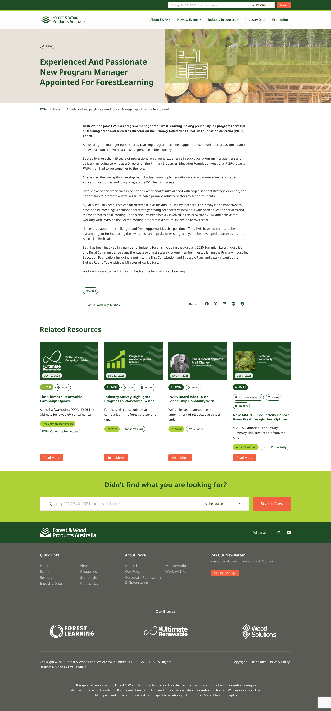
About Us (132, 565)
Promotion (280, 19)
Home (45, 565)
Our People (134, 571)
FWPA (43, 109)
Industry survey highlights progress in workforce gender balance (130, 401)
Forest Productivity (274, 447)
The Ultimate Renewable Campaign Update (61, 398)
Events (45, 571)
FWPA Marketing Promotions (60, 431)
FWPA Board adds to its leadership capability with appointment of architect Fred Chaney (194, 403)
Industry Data (255, 19)
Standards (88, 577)
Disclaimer (258, 661)
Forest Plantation (245, 447)
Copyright (239, 661)
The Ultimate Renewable (57, 423)
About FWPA (159, 19)
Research (47, 577)
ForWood (90, 290)
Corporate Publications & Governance (143, 580)
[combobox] (262, 5)
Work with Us (176, 571)
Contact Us (89, 583)
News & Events (188, 19)
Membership (176, 565)
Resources (88, 571)
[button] (207, 304)
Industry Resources (222, 19)
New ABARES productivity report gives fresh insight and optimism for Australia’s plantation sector (262, 419)
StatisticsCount (133, 429)
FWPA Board (195, 429)
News (56, 109)
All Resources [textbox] (260, 5)
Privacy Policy (280, 661)
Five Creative (77, 667)
